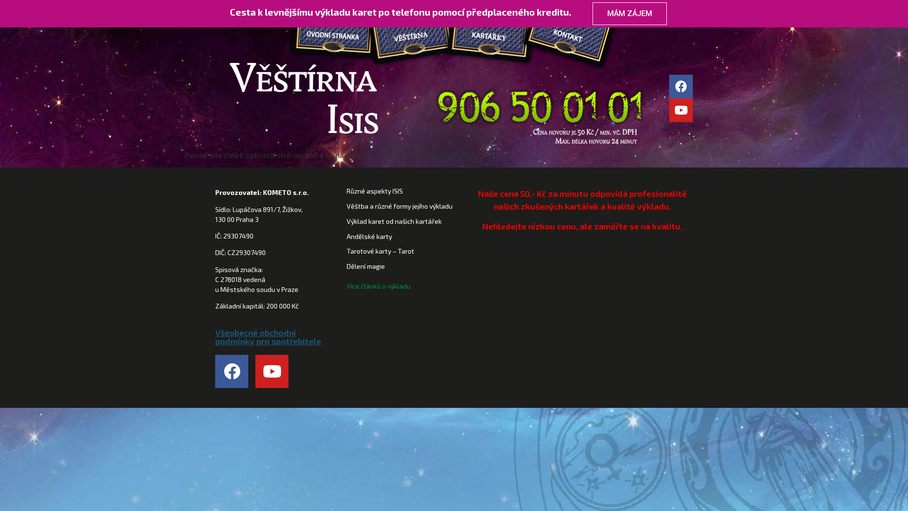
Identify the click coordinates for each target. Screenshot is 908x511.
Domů (337, 38)
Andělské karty (369, 236)
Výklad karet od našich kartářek (394, 221)
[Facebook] (681, 86)
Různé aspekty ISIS (375, 191)
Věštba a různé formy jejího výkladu (400, 206)
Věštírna (411, 38)
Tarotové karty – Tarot (380, 251)
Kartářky (489, 38)
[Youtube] (681, 110)
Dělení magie (366, 266)
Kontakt (567, 38)
